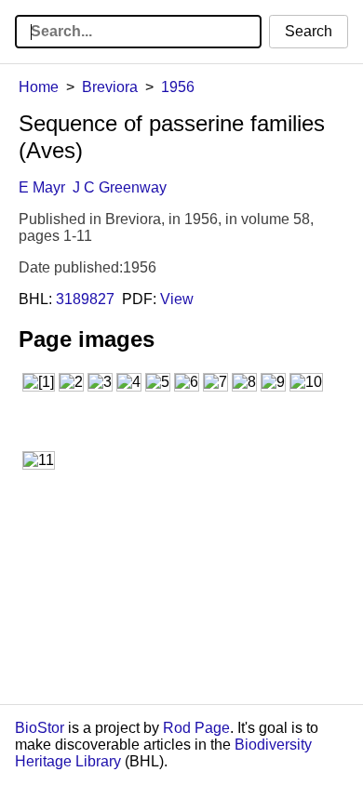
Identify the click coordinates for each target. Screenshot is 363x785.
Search (308, 31)
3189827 (85, 299)
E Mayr (42, 187)
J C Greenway (120, 187)
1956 (178, 87)
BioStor (39, 728)
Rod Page (196, 728)
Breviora (110, 87)
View (177, 299)
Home (39, 87)
